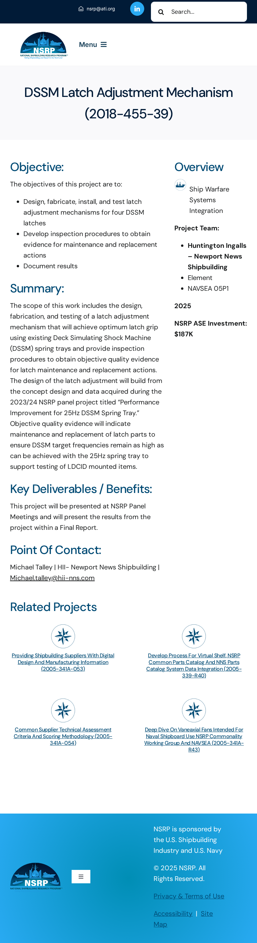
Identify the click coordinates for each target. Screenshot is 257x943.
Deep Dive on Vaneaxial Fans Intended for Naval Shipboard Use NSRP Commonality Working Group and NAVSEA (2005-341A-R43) (194, 739)
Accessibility (173, 913)
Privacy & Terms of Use (189, 896)
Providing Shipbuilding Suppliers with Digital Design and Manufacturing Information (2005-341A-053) (63, 662)
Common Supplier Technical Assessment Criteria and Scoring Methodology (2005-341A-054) (63, 736)
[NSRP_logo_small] (44, 33)
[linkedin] (137, 9)
